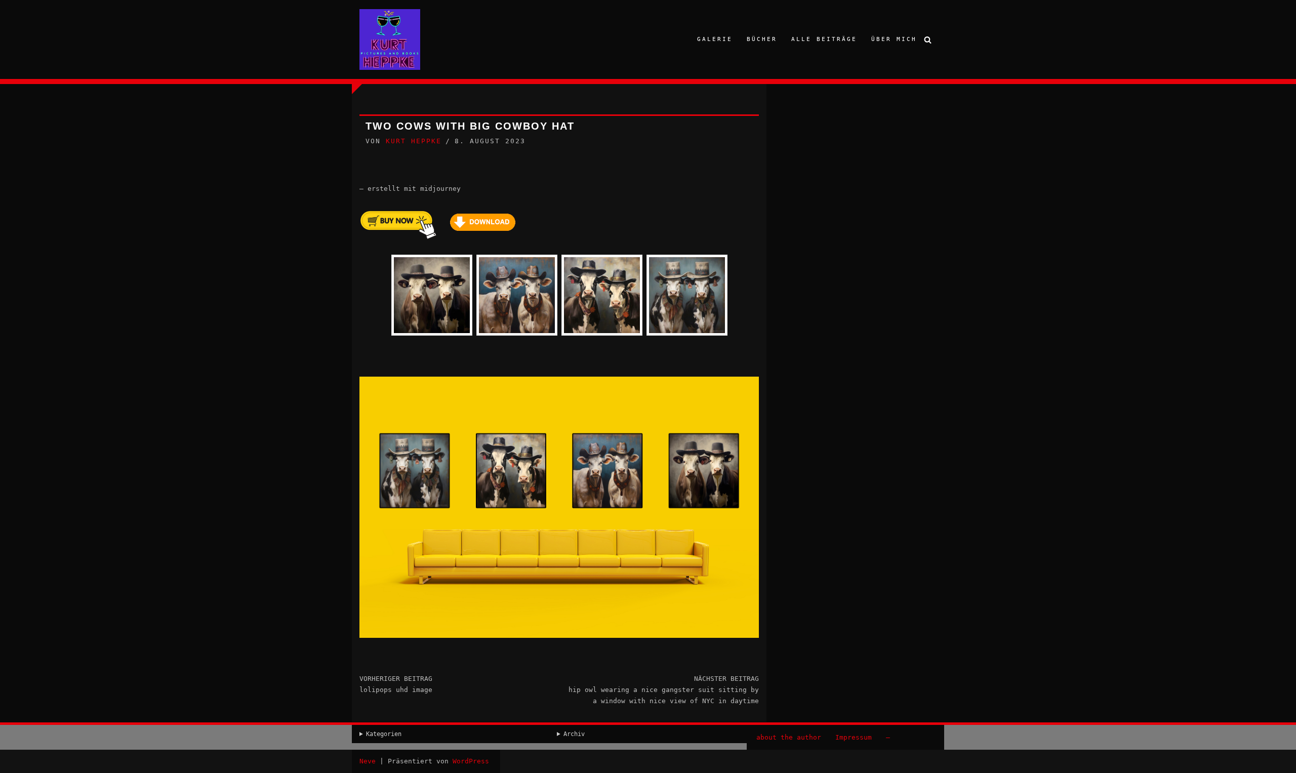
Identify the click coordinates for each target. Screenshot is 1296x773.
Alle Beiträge (824, 39)
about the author (788, 737)
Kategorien (383, 734)
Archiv (574, 734)
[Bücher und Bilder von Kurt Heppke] (389, 39)
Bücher (762, 39)
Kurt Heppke (413, 141)
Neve (367, 761)
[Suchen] (928, 40)
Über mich (894, 39)
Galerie (715, 39)
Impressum (853, 737)
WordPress (471, 761)
